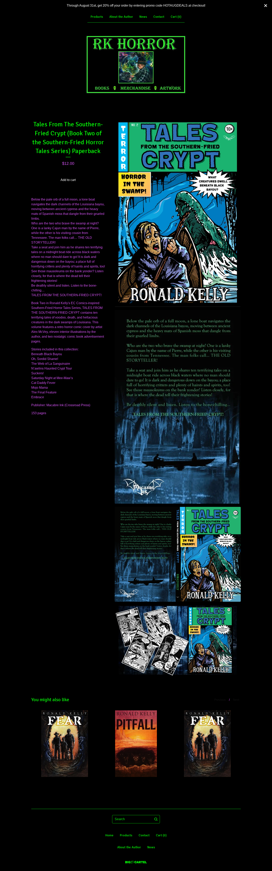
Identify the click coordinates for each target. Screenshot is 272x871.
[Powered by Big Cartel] (136, 862)
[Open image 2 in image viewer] (178, 407)
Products (97, 17)
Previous (220, 699)
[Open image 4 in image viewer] (178, 640)
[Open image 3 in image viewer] (178, 554)
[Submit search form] (156, 819)
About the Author (121, 17)
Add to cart (68, 180)
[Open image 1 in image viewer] (178, 213)
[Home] (136, 65)
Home (109, 835)
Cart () (176, 17)
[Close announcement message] (265, 5)
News (143, 17)
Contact (158, 17)
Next (236, 699)
